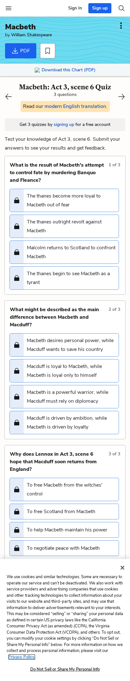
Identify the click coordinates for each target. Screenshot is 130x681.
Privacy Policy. (21, 657)
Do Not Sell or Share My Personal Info (65, 669)
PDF (24, 50)
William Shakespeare (31, 35)
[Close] (122, 568)
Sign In (75, 8)
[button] (64, 200)
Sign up (100, 8)
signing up (64, 124)
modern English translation (75, 106)
